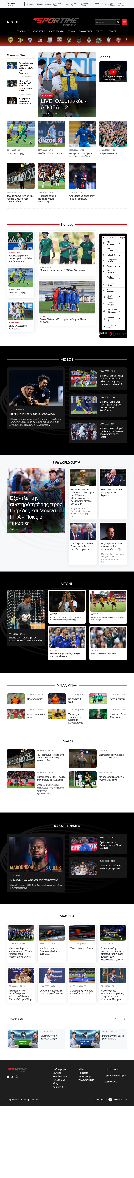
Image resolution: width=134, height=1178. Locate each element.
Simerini (39, 4)
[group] (10, 40)
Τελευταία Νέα (16, 55)
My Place (112, 4)
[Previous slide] (116, 1019)
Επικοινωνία (111, 1094)
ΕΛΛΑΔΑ (71, 31)
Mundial (57, 1085)
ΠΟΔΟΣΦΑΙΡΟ (23, 31)
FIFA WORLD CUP (64, 462)
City (67, 4)
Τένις (55, 1096)
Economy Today (57, 4)
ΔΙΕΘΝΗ (67, 583)
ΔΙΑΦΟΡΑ (67, 916)
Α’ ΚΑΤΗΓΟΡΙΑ (39, 31)
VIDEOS (99, 31)
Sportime (48, 4)
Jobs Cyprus (121, 4)
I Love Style (73, 4)
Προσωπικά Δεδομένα (116, 1088)
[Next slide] (124, 1019)
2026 (20, 1112)
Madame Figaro (84, 4)
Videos (82, 1081)
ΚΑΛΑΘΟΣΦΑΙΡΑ (56, 31)
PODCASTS (112, 31)
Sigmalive (31, 4)
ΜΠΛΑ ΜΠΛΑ (67, 685)
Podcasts (17, 1019)
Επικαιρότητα (85, 1089)
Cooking (105, 4)
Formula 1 (58, 1099)
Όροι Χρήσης (111, 1081)
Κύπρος (67, 224)
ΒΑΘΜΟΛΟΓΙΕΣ (85, 31)
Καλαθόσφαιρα (60, 1089)
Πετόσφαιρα (59, 1092)
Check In (96, 4)
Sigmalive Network (11, 4)
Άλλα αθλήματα (86, 1092)
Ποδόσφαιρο (59, 1081)
